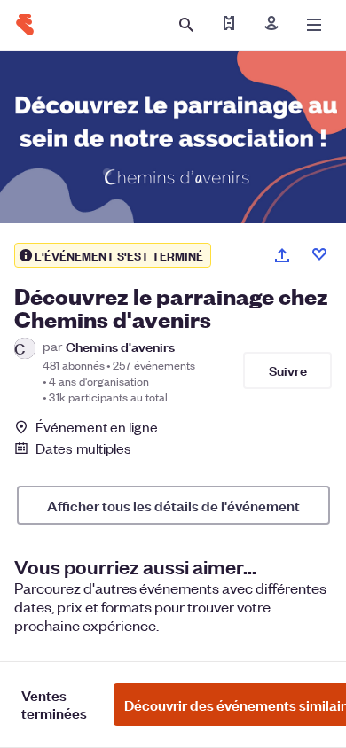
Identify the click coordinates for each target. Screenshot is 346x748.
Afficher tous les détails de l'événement (173, 505)
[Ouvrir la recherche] (186, 24)
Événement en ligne (96, 427)
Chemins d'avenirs (120, 346)
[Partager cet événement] (282, 255)
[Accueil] (24, 24)
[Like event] (319, 254)
